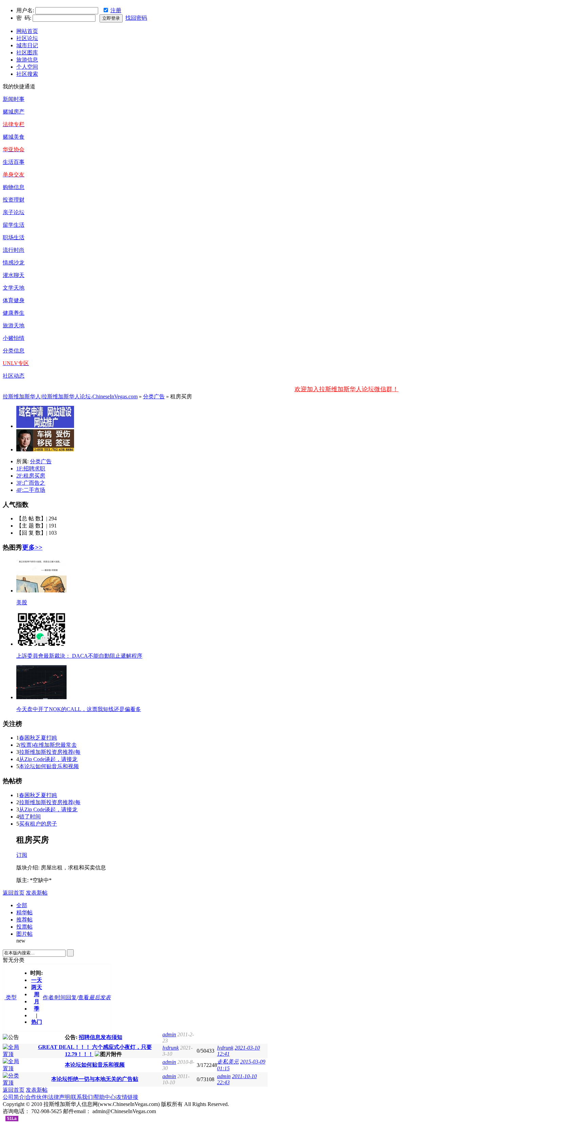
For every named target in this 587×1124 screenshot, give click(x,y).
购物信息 (13, 187)
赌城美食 (13, 137)
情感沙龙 (13, 262)
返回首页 (13, 893)
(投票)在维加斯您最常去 (48, 745)
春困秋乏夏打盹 (38, 738)
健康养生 (13, 313)
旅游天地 (13, 325)
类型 (10, 997)
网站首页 (27, 31)
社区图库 (27, 52)
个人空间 (27, 67)
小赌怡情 (13, 338)
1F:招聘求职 (30, 468)
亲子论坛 (13, 212)
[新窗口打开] (13, 1054)
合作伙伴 (36, 1097)
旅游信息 (27, 60)
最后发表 (100, 997)
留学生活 (13, 225)
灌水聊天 (13, 275)
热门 (36, 1022)
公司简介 (13, 1097)
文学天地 (13, 288)
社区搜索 (27, 74)
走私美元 (228, 1062)
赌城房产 (13, 112)
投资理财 (13, 200)
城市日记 (27, 45)
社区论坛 (27, 38)
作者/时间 (54, 997)
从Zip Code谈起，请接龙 (48, 759)
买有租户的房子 (38, 824)
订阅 (21, 855)
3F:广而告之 (30, 483)
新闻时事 (13, 99)
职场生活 (13, 237)
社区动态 (13, 376)
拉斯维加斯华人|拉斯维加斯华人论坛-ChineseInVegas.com (70, 396)
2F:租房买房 (30, 476)
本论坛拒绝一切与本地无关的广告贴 (94, 1079)
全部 (21, 905)
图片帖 (24, 934)
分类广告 (154, 396)
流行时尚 (13, 250)
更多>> (32, 547)
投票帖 (24, 927)
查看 (83, 997)
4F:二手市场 (30, 490)
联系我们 (82, 1097)
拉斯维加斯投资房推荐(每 (50, 752)
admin (169, 1034)
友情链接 (127, 1097)
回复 (71, 997)
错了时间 (30, 816)
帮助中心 (104, 1097)
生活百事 (13, 162)
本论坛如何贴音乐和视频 (49, 766)
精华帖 (24, 912)
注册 (115, 10)
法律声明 (59, 1097)
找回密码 (136, 18)
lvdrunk (170, 1048)
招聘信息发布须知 (100, 1037)
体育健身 (13, 300)
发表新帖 (37, 893)
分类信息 (13, 350)
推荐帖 (24, 919)
